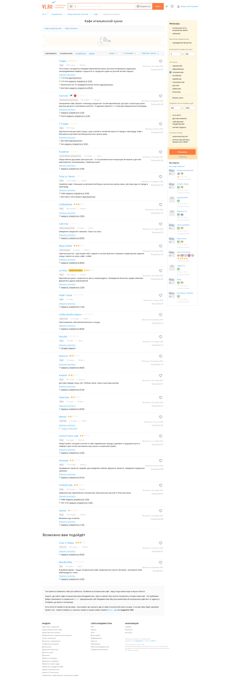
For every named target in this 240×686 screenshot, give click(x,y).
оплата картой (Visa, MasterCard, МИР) (181, 141)
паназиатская (178, 82)
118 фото (84, 547)
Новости (94, 641)
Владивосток (145, 6)
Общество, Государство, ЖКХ (52, 667)
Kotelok (63, 375)
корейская (176, 79)
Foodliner (64, 151)
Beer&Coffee (65, 562)
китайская (176, 75)
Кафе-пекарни (71, 28)
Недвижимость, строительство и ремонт (57, 635)
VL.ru (76, 599)
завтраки (176, 33)
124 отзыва (70, 489)
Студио (62, 60)
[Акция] (75, 95)
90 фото (83, 515)
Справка (128, 627)
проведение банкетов (181, 43)
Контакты (128, 632)
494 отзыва (70, 128)
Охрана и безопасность (51, 669)
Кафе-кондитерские (53, 28)
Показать (182, 152)
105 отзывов (71, 515)
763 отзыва (85, 100)
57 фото (87, 250)
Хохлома (63, 460)
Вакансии (128, 630)
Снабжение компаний (50, 644)
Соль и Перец (66, 542)
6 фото (90, 228)
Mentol (62, 416)
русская (175, 85)
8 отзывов (70, 440)
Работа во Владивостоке (100, 647)
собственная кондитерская (178, 123)
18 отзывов (88, 156)
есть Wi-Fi (176, 115)
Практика (64, 397)
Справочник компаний (60, 6)
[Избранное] (172, 6)
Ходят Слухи (65, 295)
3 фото (85, 319)
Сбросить (183, 157)
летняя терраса (179, 127)
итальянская (177, 72)
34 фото (83, 209)
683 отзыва (70, 65)
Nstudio (63, 336)
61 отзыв (80, 228)
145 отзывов (71, 275)
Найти (158, 6)
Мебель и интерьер (49, 658)
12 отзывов (75, 319)
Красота (63, 355)
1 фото (79, 341)
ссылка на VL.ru (155, 646)
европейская (178, 69)
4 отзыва (76, 250)
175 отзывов (71, 465)
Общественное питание (51, 632)
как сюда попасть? (177, 166)
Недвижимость (96, 638)
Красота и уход (47, 652)
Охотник (63, 95)
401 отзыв (73, 547)
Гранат (62, 510)
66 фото (83, 465)
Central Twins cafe (68, 435)
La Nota (63, 270)
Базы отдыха (95, 635)
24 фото (81, 379)
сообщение (138, 641)
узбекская (176, 89)
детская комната (179, 118)
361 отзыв (70, 379)
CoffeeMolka (65, 204)
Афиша (93, 630)
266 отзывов (71, 209)
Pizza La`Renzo (67, 176)
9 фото (83, 421)
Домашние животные (50, 649)
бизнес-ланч (177, 98)
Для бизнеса (46, 647)
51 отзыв (69, 401)
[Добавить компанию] (167, 6)
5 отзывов (70, 360)
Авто (92, 627)
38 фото (81, 360)
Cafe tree (63, 223)
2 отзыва (69, 299)
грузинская (177, 66)
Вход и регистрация (189, 6)
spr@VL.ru (153, 641)
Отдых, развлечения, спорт (52, 630)
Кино (93, 632)
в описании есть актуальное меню (180, 29)
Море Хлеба (65, 245)
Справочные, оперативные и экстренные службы (60, 675)
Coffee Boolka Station (70, 314)
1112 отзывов (71, 181)
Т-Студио (63, 123)
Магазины (46, 655)
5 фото (99, 156)
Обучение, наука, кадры (51, 664)
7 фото (79, 566)
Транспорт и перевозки (50, 627)
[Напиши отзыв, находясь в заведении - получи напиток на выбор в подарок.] (75, 270)
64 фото (80, 401)
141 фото (96, 100)
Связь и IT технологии (50, 672)
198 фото (82, 65)
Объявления (95, 644)
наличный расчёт (180, 136)
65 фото (82, 489)
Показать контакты (67, 75)
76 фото (84, 181)
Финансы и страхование (51, 641)
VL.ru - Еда (112, 610)
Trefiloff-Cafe (66, 485)
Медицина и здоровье (50, 661)
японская (176, 92)
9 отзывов (73, 421)
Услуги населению (49, 638)
